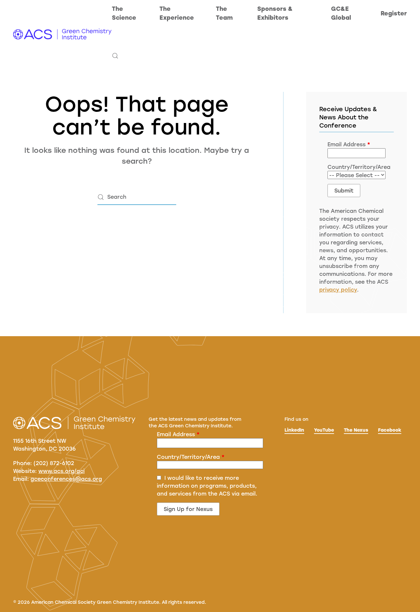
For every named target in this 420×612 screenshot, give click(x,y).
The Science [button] (124, 13)
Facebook (389, 430)
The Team (224, 13)
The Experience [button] (176, 13)
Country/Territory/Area (190, 456)
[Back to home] (62, 34)
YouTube (324, 430)
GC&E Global (341, 13)
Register (394, 13)
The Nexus (356, 430)
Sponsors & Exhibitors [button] (275, 13)
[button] (115, 56)
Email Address (348, 144)
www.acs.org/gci (61, 470)
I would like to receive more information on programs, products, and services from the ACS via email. (207, 485)
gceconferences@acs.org (66, 478)
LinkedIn (294, 430)
